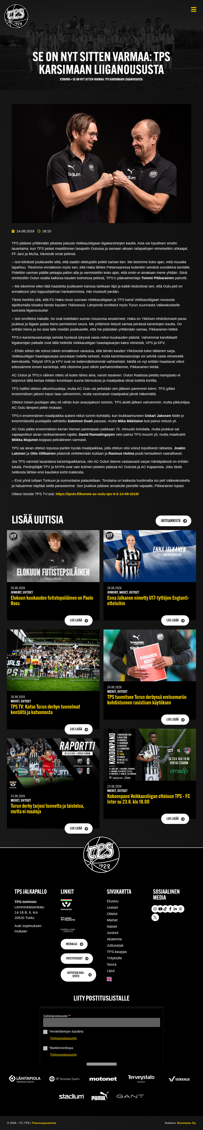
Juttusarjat (115, 945)
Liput (111, 971)
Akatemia (114, 939)
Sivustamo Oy (186, 1122)
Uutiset (112, 907)
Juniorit (112, 933)
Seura (111, 964)
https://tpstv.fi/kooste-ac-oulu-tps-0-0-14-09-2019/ (97, 494)
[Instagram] (155, 909)
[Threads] (180, 909)
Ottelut (112, 914)
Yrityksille (114, 958)
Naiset (112, 926)
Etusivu (65, 79)
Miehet (112, 920)
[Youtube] (160, 909)
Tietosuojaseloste (44, 1122)
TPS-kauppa (117, 952)
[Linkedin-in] (175, 909)
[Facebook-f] (170, 909)
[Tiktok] (165, 909)
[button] (193, 9)
